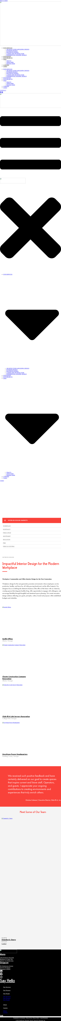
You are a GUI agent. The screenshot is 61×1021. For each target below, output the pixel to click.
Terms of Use (29, 1018)
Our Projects (6, 990)
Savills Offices (7, 639)
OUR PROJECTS (7, 58)
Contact (5, 66)
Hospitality (6, 529)
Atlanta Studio (10, 62)
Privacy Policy (36, 1018)
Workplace (6, 526)
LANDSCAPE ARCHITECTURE (15, 53)
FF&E (4, 543)
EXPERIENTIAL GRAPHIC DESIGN (16, 55)
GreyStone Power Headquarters (14, 754)
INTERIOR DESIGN (11, 50)
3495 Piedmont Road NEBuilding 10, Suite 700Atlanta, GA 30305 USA (7, 959)
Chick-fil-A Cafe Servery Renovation (16, 716)
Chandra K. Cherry (9, 940)
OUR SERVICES (7, 48)
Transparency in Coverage (19, 1018)
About (4, 59)
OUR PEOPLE (7, 56)
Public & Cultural (8, 546)
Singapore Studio (10, 63)
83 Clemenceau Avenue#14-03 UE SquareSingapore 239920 (6, 967)
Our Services (7, 987)
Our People (6, 993)
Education (6, 539)
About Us (8, 60)
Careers (5, 1008)
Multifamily (7, 536)
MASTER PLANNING (12, 52)
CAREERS (6, 65)
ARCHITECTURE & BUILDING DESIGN (17, 49)
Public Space (7, 533)
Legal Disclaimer (44, 1018)
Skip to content (4, 0)
